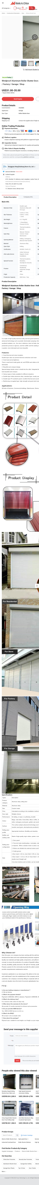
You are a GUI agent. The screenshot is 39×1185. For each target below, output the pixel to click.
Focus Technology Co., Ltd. (23, 1178)
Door (23, 13)
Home (3, 13)
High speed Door (23, 1139)
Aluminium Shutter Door (10, 1164)
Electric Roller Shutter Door (9, 1139)
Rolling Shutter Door (31, 13)
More (3, 1171)
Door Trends (32, 1168)
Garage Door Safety (26, 1164)
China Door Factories (9, 1159)
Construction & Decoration (13, 13)
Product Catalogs (27, 1135)
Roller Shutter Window (24, 1142)
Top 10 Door (21, 1168)
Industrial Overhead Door (9, 1142)
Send (17, 1060)
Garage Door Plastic (9, 1168)
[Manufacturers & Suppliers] (19, 3)
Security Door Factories (25, 1159)
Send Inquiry (18, 99)
